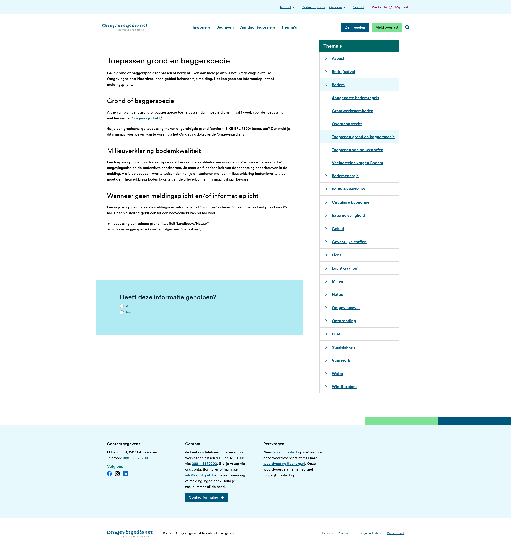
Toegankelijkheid (370, 533)
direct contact (285, 452)
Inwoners (201, 27)
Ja (127, 306)
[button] (293, 7)
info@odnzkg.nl (197, 475)
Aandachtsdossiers (257, 27)
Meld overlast (386, 27)
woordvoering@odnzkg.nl (284, 463)
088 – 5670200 (135, 458)
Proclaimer (346, 533)
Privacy (327, 533)
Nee (129, 312)
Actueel (285, 7)
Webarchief (395, 533)
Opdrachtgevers (313, 7)
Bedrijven (225, 27)
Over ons (335, 7)
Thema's (289, 27)
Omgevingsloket (147, 118)
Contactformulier (203, 497)
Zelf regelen (355, 27)
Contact (358, 7)
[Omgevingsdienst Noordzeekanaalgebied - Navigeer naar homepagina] (125, 27)
